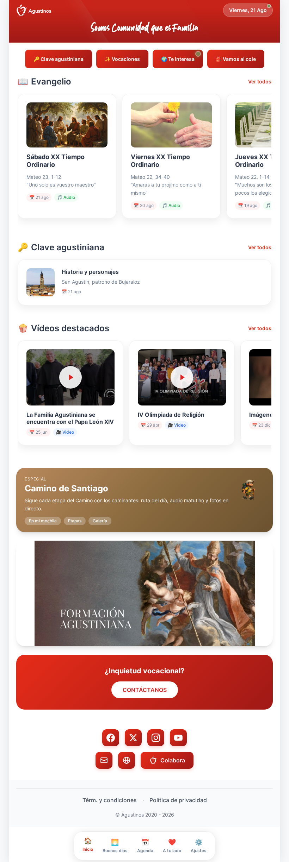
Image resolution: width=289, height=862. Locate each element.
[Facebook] (110, 737)
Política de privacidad (178, 800)
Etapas (74, 520)
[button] (144, 494)
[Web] (126, 760)
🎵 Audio (66, 197)
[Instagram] (155, 737)
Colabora (172, 760)
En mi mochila (43, 520)
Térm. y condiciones (109, 800)
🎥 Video (65, 432)
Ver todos (259, 81)
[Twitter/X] (133, 737)
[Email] (104, 760)
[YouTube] (178, 737)
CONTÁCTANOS (145, 689)
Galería (100, 520)
